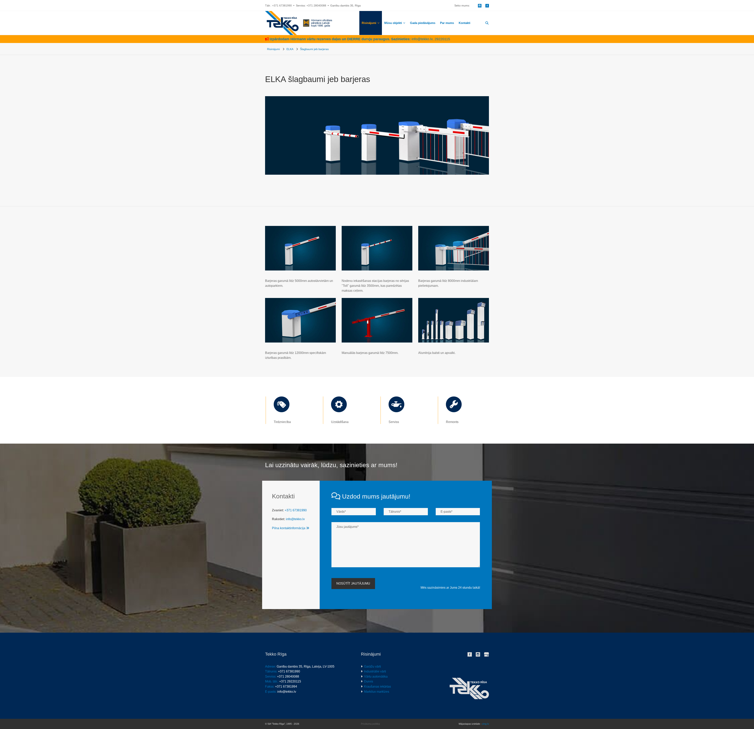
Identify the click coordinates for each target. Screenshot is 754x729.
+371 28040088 (316, 5)
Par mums (447, 23)
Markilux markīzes (376, 691)
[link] (370, 23)
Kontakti (464, 23)
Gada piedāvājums (422, 23)
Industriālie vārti (375, 671)
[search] (487, 23)
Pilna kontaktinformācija (290, 528)
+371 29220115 (290, 681)
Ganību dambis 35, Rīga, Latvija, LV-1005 (305, 666)
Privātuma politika (370, 724)
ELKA (289, 49)
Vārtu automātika (376, 676)
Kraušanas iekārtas (377, 686)
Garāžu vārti (372, 666)
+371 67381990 (282, 5)
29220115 (442, 39)
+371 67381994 (286, 686)
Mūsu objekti (393, 23)
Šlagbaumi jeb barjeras (314, 49)
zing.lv (485, 724)
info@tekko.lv (422, 39)
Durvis (368, 681)
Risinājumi (369, 23)
